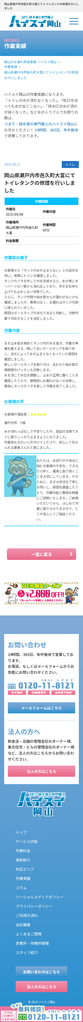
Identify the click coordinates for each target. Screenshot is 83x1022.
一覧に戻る (41, 554)
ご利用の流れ (27, 915)
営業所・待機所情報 (32, 943)
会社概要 (23, 924)
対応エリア (25, 869)
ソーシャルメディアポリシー (39, 897)
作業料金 (23, 850)
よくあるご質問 (29, 934)
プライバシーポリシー (34, 906)
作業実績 (10, 66)
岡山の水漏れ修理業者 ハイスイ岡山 (30, 61)
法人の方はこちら (41, 771)
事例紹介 (23, 860)
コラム (21, 887)
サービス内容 (27, 841)
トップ (21, 832)
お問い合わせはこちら (41, 972)
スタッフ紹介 (27, 952)
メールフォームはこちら (41, 708)
